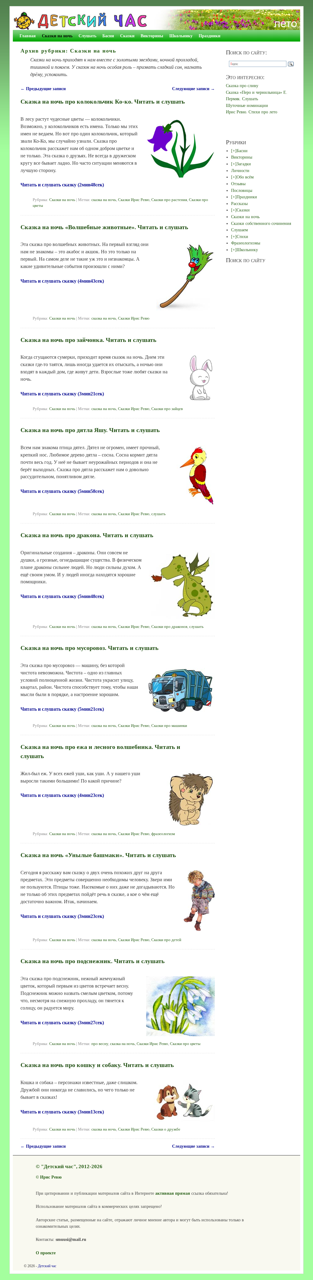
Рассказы (239, 203)
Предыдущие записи (43, 88)
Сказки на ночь (57, 35)
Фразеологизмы (245, 242)
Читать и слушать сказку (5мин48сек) (62, 596)
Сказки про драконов (169, 627)
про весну (99, 1044)
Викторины (152, 35)
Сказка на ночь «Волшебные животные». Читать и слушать (104, 227)
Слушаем (239, 229)
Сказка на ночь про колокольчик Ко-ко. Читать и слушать (102, 101)
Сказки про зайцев (167, 409)
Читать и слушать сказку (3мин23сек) (62, 916)
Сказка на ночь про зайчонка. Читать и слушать (88, 339)
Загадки (244, 163)
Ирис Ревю (51, 1177)
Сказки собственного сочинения (261, 223)
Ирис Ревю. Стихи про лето (251, 111)
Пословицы (241, 190)
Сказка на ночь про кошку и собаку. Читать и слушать (97, 1065)
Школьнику (181, 35)
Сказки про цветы (185, 1044)
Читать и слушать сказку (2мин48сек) (62, 184)
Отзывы (238, 183)
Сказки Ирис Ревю (133, 200)
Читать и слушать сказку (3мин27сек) (62, 1022)
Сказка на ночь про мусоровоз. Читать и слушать (89, 647)
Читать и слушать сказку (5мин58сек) (62, 491)
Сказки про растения (169, 200)
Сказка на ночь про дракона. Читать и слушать (86, 535)
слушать (158, 514)
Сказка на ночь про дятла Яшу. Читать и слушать (90, 430)
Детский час (47, 1266)
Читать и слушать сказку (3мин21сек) (62, 393)
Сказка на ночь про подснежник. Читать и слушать (92, 961)
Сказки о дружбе (165, 1129)
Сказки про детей (166, 940)
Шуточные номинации (247, 105)
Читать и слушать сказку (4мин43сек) (62, 281)
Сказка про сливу (242, 85)
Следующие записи (193, 88)
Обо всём (245, 176)
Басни (108, 35)
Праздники (209, 35)
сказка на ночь (103, 200)
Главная (28, 35)
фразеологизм (163, 834)
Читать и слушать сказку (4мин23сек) (62, 795)
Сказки (127, 35)
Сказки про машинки (169, 726)
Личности (240, 170)
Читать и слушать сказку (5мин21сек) (62, 709)
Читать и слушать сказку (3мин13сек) (62, 1111)
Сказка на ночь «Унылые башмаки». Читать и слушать (98, 855)
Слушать (87, 35)
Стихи (242, 236)
